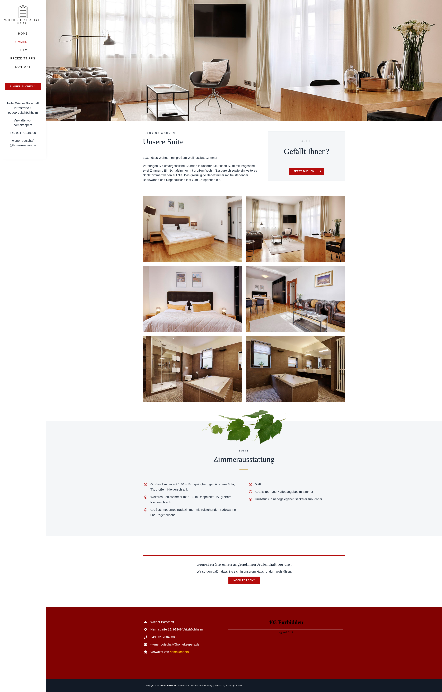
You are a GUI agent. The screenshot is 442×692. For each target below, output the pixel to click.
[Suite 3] (192, 267)
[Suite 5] (192, 338)
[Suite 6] (295, 338)
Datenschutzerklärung (201, 685)
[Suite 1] (192, 197)
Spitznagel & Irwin (233, 685)
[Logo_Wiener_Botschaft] (23, 6)
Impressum (183, 685)
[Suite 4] (295, 267)
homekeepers (179, 652)
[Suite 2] (295, 197)
